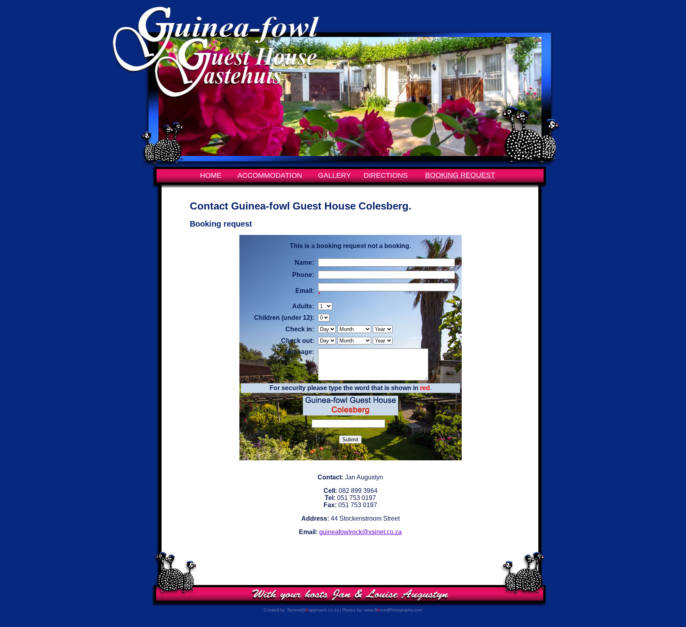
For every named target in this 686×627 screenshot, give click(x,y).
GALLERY (334, 175)
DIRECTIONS (386, 175)
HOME (211, 175)
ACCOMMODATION (269, 175)
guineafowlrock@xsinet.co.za (360, 532)
